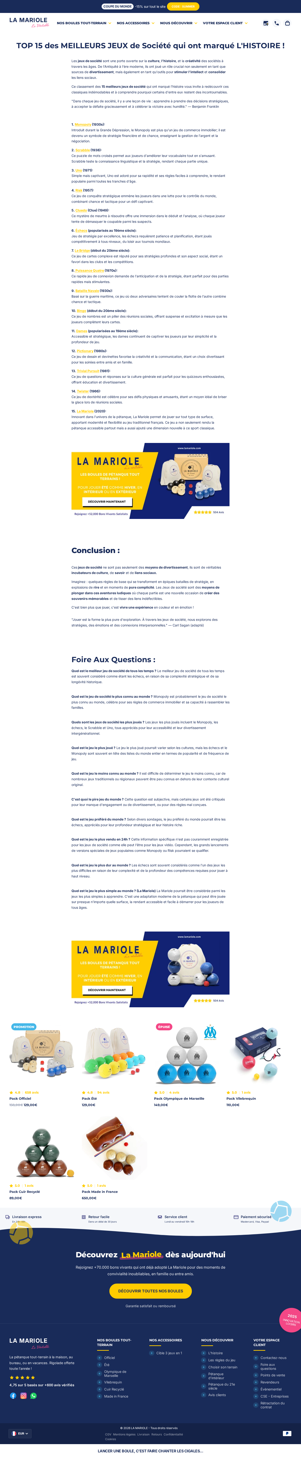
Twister (83, 391)
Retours (156, 1434)
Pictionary (85, 351)
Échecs (81, 230)
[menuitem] (84, 23)
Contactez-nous (274, 1358)
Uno (78, 170)
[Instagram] (23, 1395)
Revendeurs (270, 1382)
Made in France (116, 1396)
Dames (81, 331)
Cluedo (81, 210)
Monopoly (83, 124)
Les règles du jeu (221, 1360)
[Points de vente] (265, 23)
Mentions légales (124, 1434)
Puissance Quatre (89, 270)
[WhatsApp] (33, 1395)
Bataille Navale (87, 291)
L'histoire (215, 1353)
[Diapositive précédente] (16, 1054)
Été (106, 1365)
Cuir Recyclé (114, 1389)
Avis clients (217, 1395)
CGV (108, 1434)
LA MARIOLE (139, 1428)
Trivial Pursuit (88, 371)
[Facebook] (13, 1395)
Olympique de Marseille (115, 1374)
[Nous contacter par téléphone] (276, 23)
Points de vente (273, 1375)
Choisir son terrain (222, 1367)
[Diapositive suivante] (68, 1054)
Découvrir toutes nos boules (150, 1291)
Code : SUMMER (183, 6)
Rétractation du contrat (273, 1405)
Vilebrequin (113, 1382)
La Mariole (85, 411)
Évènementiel (271, 1389)
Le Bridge (82, 250)
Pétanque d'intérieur (216, 1376)
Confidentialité (173, 1434)
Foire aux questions (268, 1366)
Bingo (81, 311)
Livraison (143, 1434)
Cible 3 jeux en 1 (169, 1353)
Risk (78, 190)
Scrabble (82, 150)
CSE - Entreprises (275, 1396)
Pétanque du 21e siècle (221, 1386)
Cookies (110, 1439)
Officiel (109, 1358)
